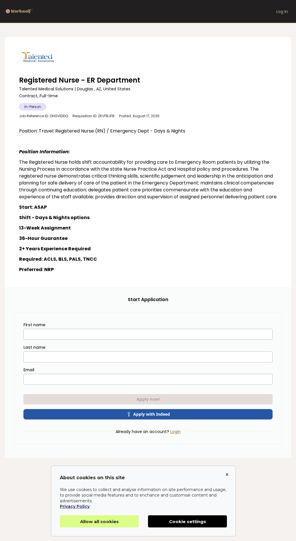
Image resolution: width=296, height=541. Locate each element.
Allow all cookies (99, 521)
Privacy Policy (75, 506)
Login (175, 431)
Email (28, 370)
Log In (282, 11)
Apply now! (148, 399)
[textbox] (148, 200)
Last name (34, 347)
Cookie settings (187, 521)
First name (34, 325)
